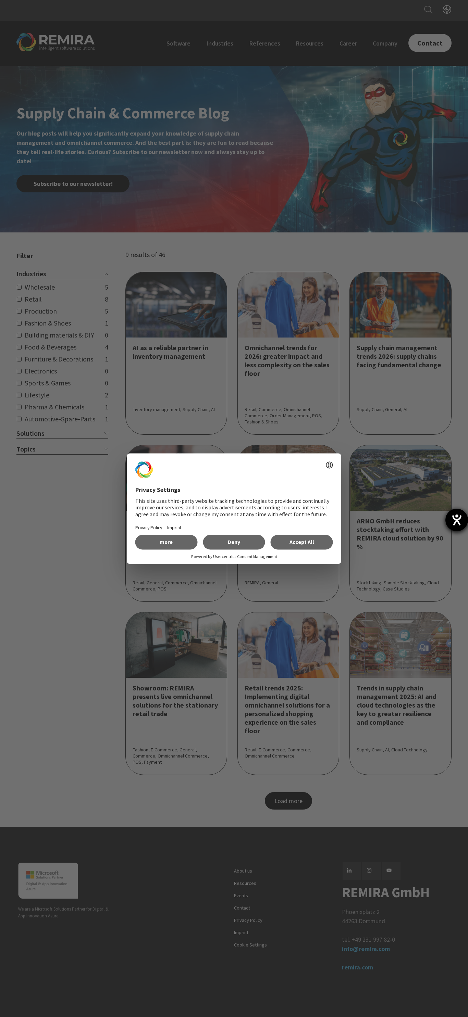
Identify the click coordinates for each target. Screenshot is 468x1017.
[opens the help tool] (456, 520)
